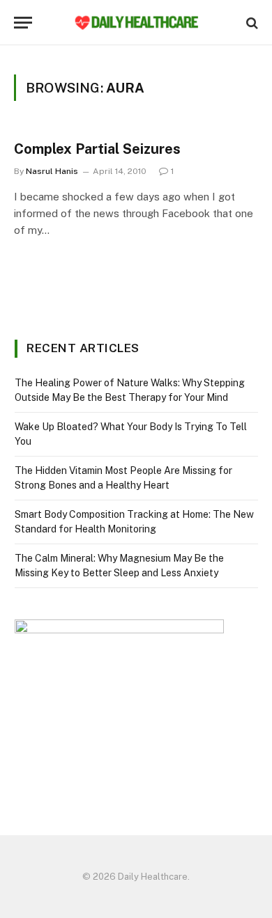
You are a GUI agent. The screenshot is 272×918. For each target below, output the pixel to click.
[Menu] (23, 22)
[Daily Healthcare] (136, 22)
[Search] (250, 22)
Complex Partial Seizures (97, 149)
